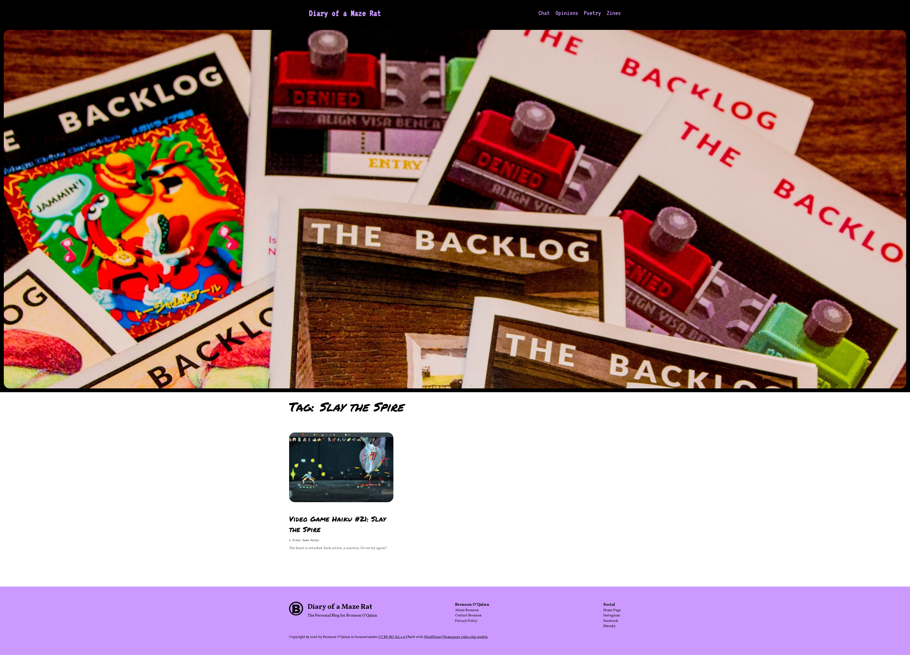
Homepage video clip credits (465, 637)
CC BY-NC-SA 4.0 (391, 637)
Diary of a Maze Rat (345, 13)
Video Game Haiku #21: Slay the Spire (337, 524)
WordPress (432, 637)
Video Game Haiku (305, 540)
